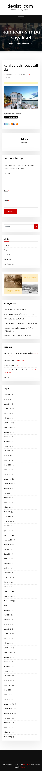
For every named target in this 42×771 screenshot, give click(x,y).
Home (11, 43)
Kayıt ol (6, 245)
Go (36, 227)
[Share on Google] (14, 124)
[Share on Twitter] (7, 124)
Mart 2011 (7, 727)
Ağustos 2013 (8, 591)
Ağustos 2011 (8, 704)
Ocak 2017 (7, 399)
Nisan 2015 (7, 498)
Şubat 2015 (7, 507)
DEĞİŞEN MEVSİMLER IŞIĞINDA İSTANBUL (18, 314)
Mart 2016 (7, 446)
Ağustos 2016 (8, 423)
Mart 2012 (7, 671)
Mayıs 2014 (7, 549)
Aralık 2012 (7, 629)
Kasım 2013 (8, 577)
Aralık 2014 (7, 516)
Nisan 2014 (7, 554)
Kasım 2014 (8, 521)
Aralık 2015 (7, 460)
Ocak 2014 (7, 568)
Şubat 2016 (7, 451)
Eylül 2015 (7, 474)
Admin (9, 75)
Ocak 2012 (7, 680)
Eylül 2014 (7, 530)
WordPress (27, 764)
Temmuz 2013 (8, 596)
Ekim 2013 (7, 582)
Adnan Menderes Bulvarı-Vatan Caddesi (18, 370)
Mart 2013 (7, 615)
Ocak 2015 (7, 512)
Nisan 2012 (7, 666)
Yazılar (8, 254)
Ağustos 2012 (8, 648)
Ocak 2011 (7, 737)
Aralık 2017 (7, 395)
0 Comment (7, 77)
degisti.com (20, 6)
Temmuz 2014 (8, 540)
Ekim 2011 (7, 695)
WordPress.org (9, 264)
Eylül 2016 (7, 418)
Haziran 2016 (8, 432)
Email (6, 201)
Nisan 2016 (7, 441)
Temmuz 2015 (8, 484)
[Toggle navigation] (21, 19)
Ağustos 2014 (8, 535)
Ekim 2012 (7, 638)
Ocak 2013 (7, 624)
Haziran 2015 (8, 488)
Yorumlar (8, 259)
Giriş (5, 250)
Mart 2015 (7, 502)
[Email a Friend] (9, 124)
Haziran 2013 (8, 601)
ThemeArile (24, 767)
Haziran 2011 (8, 713)
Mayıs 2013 (7, 605)
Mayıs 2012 (7, 662)
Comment (7, 173)
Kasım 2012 (8, 634)
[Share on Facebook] (4, 124)
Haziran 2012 (8, 657)
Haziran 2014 (8, 545)
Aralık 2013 (7, 573)
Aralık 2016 (7, 404)
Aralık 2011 (7, 685)
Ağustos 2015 (8, 479)
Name (6, 191)
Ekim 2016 (7, 413)
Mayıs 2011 (7, 718)
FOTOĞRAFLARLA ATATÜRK (13, 319)
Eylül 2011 (7, 699)
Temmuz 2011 (8, 709)
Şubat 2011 (7, 732)
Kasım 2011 (8, 690)
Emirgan (6, 377)
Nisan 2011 (7, 723)
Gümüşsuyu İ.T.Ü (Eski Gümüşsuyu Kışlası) (18, 353)
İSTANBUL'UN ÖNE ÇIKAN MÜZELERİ (16, 336)
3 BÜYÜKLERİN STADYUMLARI (14, 309)
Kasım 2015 (8, 465)
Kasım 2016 (8, 409)
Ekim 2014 (7, 526)
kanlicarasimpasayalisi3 (24, 43)
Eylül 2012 (7, 643)
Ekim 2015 (7, 470)
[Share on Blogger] (12, 124)
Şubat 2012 (7, 676)
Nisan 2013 (7, 610)
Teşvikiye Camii (9, 360)
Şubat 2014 (7, 563)
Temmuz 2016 (8, 427)
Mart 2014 (7, 559)
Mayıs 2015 (7, 493)
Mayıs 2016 (7, 437)
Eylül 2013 (7, 587)
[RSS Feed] (17, 124)
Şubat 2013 (7, 620)
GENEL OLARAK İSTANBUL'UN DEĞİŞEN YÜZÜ (19, 324)
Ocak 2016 (7, 455)
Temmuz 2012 (8, 652)
